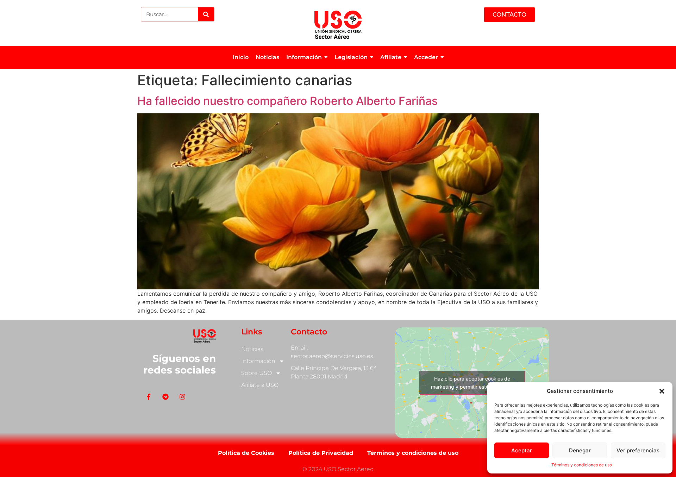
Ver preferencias (637, 450)
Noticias (252, 349)
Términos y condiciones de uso (581, 464)
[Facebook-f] (148, 396)
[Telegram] (165, 396)
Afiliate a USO (259, 385)
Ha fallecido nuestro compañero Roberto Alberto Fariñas (287, 101)
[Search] (206, 14)
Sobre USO (256, 373)
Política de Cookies (246, 453)
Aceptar (521, 450)
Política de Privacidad (320, 453)
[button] (661, 391)
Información (258, 361)
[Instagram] (182, 396)
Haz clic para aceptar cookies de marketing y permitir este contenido (472, 383)
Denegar (580, 450)
